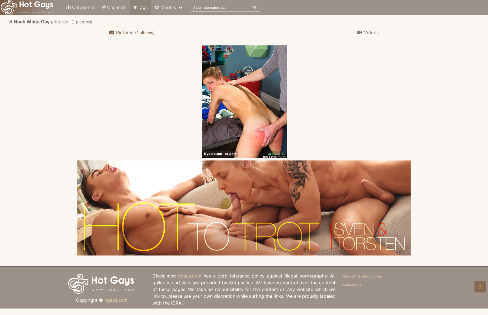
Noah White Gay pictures (362, 276)
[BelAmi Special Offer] (244, 254)
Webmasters (351, 285)
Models (168, 7)
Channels (117, 7)
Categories (83, 7)
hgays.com (116, 300)
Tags (143, 7)
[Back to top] (480, 286)
